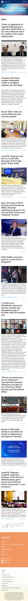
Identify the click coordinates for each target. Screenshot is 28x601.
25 (16, 525)
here (14, 594)
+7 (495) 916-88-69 (6, 549)
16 (18, 524)
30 (7, 527)
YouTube (6, 560)
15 (16, 524)
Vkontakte (6, 558)
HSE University (7, 1)
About (4, 570)
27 (21, 525)
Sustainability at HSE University (8, 577)
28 (2, 527)
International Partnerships (7, 581)
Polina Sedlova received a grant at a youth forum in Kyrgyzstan (12, 259)
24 (14, 525)
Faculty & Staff (5, 583)
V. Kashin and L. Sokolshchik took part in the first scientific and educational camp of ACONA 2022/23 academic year (13, 309)
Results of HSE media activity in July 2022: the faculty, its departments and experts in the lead (12, 433)
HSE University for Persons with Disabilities (10, 587)
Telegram (6, 562)
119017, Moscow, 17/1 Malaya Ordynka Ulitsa (12, 544)
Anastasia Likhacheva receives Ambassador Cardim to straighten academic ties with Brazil (11, 81)
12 (9, 524)
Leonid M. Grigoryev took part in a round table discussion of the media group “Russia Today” (12, 160)
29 (4, 527)
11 (6, 524)
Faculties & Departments (7, 579)
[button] (11, 568)
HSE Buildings (4, 585)
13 (11, 524)
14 (13, 524)
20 (4, 525)
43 (11, 527)
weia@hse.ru (4, 554)
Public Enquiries (5, 590)
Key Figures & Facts (6, 574)
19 (2, 525)
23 (11, 525)
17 (21, 524)
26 (19, 525)
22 (9, 525)
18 (23, 524)
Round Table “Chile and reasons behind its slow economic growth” (11, 114)
